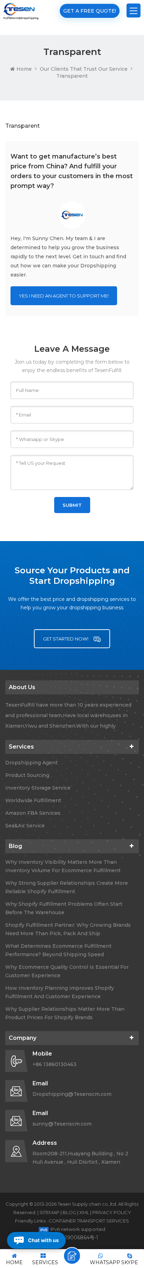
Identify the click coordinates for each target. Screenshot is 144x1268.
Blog (69, 1212)
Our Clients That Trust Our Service (84, 69)
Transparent (72, 76)
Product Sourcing (27, 775)
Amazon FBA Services (32, 813)
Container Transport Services (89, 1221)
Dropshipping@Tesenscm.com (72, 1094)
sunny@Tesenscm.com (62, 1124)
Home (24, 69)
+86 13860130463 (55, 1064)
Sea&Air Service (25, 825)
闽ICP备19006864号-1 (72, 1237)
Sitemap (49, 1212)
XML (84, 1212)
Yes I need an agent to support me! (64, 296)
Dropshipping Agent (31, 762)
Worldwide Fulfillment (33, 800)
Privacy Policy (111, 1212)
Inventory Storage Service (38, 788)
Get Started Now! (66, 639)
